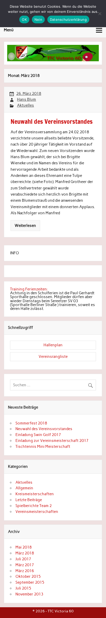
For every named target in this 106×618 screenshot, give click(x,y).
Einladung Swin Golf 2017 (38, 434)
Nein (38, 19)
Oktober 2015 (28, 576)
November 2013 (29, 594)
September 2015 (29, 582)
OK (24, 19)
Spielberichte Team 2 (33, 505)
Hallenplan (53, 345)
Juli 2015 (23, 588)
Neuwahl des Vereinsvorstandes (43, 429)
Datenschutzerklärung (68, 19)
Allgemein (24, 488)
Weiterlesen (25, 225)
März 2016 (24, 571)
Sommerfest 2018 (31, 423)
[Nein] (99, 13)
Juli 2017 (23, 559)
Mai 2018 (23, 547)
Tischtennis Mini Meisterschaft (42, 446)
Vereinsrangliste (53, 356)
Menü (9, 30)
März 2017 (24, 565)
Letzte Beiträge (28, 500)
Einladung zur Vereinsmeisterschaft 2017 (52, 440)
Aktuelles (25, 105)
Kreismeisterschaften (34, 494)
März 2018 (24, 553)
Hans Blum (26, 99)
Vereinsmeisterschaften (36, 511)
